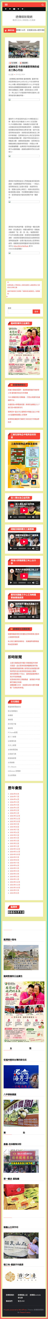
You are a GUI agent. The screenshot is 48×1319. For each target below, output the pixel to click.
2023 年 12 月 (15, 882)
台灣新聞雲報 (13, 750)
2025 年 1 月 (14, 846)
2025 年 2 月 (14, 843)
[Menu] (6, 4)
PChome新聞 (12, 732)
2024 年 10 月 (15, 854)
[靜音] (33, 517)
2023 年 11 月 (15, 885)
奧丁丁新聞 (12, 737)
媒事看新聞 (12, 758)
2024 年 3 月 (14, 874)
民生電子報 (12, 724)
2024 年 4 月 (14, 871)
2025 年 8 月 (14, 827)
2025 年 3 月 (14, 841)
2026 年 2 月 (14, 810)
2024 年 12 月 (15, 849)
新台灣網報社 (13, 711)
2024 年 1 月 (14, 879)
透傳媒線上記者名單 (23, 1296)
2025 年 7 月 (14, 830)
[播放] (11, 517)
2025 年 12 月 (15, 816)
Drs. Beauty (12, 767)
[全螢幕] (37, 517)
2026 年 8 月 (14, 794)
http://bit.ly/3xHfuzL (21, 246)
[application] (24, 510)
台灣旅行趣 (12, 754)
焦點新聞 (24, 63)
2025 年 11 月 (15, 819)
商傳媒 (10, 715)
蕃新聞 (10, 728)
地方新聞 (14, 63)
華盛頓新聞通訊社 (14, 707)
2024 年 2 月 (14, 876)
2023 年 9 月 (14, 890)
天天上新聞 (12, 745)
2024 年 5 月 (14, 868)
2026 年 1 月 (14, 813)
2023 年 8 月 (14, 893)
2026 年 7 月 (14, 796)
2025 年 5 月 (14, 835)
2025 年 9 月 (14, 824)
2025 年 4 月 (14, 838)
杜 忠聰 (11, 74)
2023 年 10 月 (15, 887)
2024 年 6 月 (14, 865)
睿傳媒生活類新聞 (21, 629)
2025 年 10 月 (15, 821)
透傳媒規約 (10, 1295)
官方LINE (21, 1301)
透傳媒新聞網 (24, 16)
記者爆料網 (12, 741)
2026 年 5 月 (14, 802)
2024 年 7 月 (14, 863)
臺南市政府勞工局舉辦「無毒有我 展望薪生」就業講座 (23, 292)
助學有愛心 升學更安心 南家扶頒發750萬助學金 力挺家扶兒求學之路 (23, 286)
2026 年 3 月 (14, 808)
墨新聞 (10, 720)
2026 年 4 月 (14, 805)
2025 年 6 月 (14, 832)
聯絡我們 (9, 1301)
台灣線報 (11, 762)
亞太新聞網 (12, 775)
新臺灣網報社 (19, 385)
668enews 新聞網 (14, 771)
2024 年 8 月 (14, 860)
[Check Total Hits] (16, 912)
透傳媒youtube (35, 1295)
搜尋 (9, 308)
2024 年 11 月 (15, 852)
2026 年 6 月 (14, 799)
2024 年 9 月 (14, 857)
